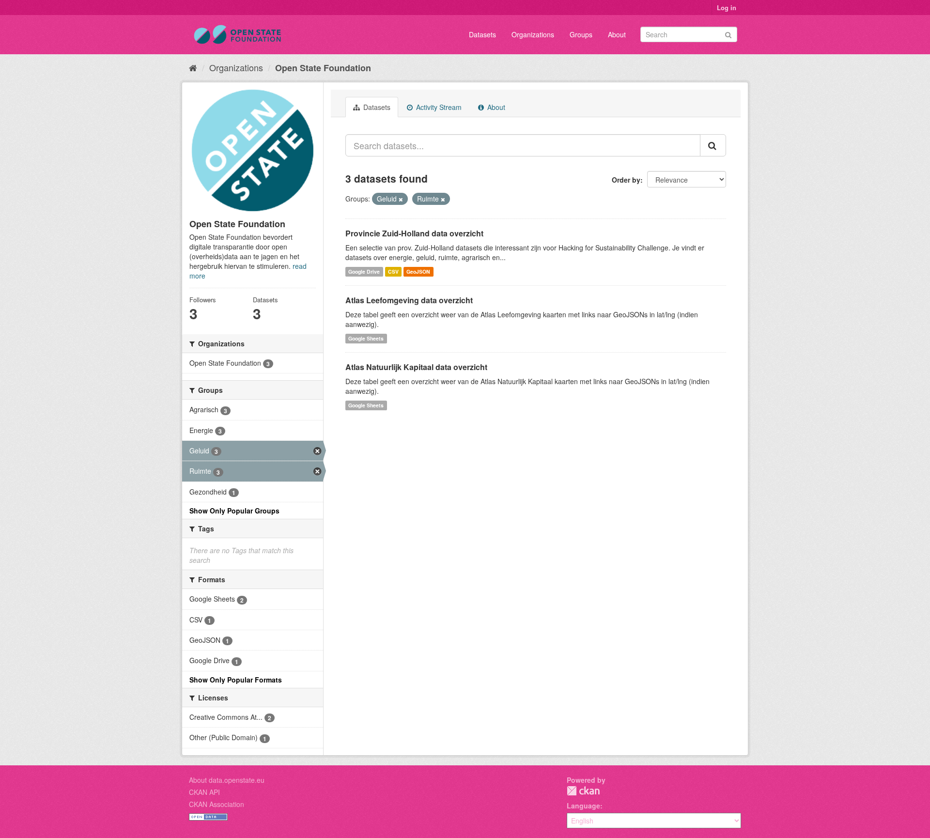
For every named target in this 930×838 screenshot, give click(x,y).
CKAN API (204, 792)
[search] (713, 145)
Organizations (533, 34)
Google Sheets (366, 338)
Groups (581, 34)
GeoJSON (418, 271)
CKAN (583, 791)
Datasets (482, 34)
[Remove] (401, 199)
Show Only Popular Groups (234, 510)
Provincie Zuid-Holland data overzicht (414, 233)
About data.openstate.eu (226, 780)
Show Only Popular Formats (235, 679)
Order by (626, 180)
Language (583, 805)
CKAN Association (216, 804)
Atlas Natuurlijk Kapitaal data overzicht (416, 366)
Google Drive (364, 271)
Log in (726, 7)
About (617, 34)
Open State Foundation (323, 68)
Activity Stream (438, 107)
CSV (393, 271)
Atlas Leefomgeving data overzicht (409, 300)
